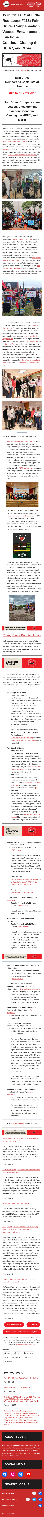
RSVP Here (16, 850)
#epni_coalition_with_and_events (24, 740)
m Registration (35, 989)
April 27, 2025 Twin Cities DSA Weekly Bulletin (21, 1378)
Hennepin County (24, 1415)
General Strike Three (11, 1415)
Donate (31, 4)
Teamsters (19, 1422)
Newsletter (24, 70)
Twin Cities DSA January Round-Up (17, 1387)
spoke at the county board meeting (14, 141)
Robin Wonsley (31, 1420)
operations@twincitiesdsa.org (25, 1344)
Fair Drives (32, 1413)
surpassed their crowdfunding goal (19, 516)
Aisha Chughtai (9, 1411)
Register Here (25, 989)
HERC (32, 1415)
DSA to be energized (26, 468)
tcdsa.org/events (17, 1123)
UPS (25, 1422)
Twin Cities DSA (16, 4)
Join (38, 4)
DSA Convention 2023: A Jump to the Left (17, 1203)
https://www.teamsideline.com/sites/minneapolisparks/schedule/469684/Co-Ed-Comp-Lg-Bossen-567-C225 (26, 882)
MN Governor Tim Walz (18, 1420)
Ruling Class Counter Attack (22, 635)
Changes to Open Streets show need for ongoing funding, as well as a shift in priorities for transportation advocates (20, 1229)
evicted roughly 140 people (23, 239)
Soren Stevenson (9, 1422)
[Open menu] (39, 8)
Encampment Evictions (21, 1413)
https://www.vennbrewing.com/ (22, 892)
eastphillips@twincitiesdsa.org (22, 738)
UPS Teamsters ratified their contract (20, 441)
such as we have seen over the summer (22, 155)
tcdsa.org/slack (17, 979)
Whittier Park (23, 906)
